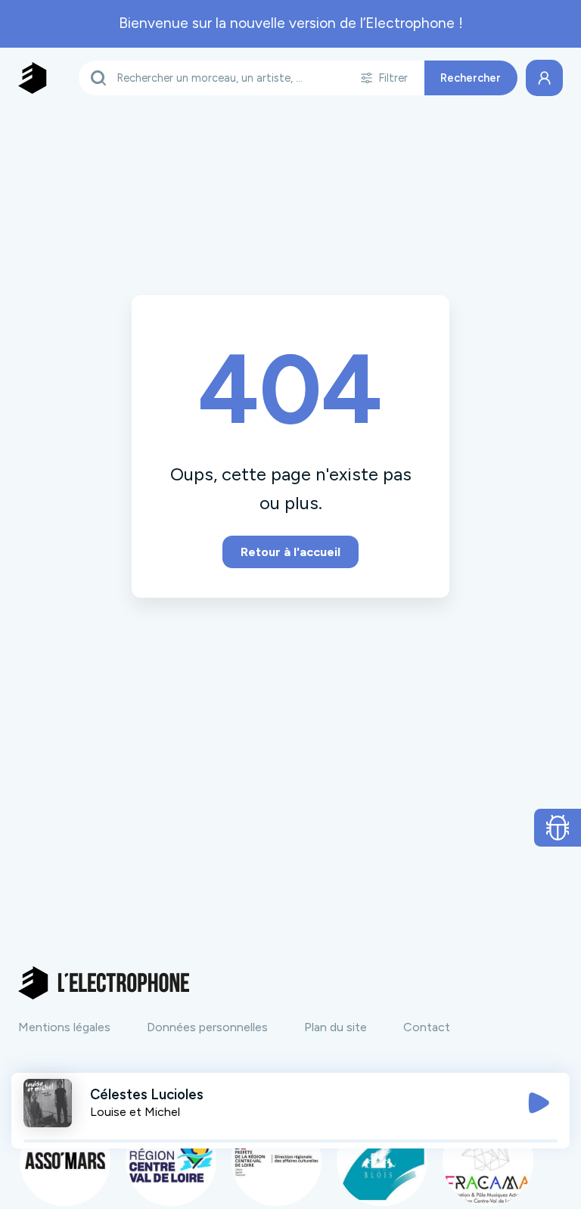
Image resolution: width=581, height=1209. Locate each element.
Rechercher (470, 78)
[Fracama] (488, 1160)
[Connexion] (544, 78)
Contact (426, 1027)
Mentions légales (64, 1027)
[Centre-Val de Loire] (171, 1160)
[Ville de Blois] (382, 1160)
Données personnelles (207, 1027)
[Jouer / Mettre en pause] (539, 1103)
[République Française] (276, 1160)
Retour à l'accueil (290, 552)
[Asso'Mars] (65, 1160)
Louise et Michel (135, 1112)
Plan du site (335, 1027)
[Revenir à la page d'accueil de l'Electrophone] (32, 78)
